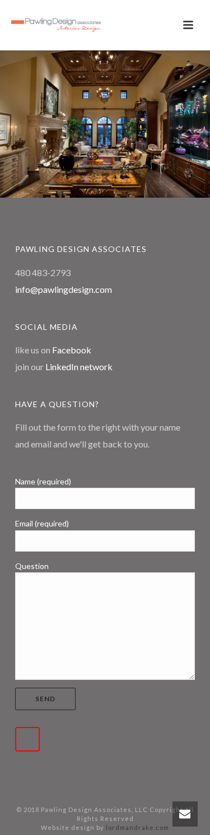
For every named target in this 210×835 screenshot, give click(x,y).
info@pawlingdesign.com (63, 289)
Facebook (71, 349)
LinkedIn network (79, 366)
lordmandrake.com (137, 827)
